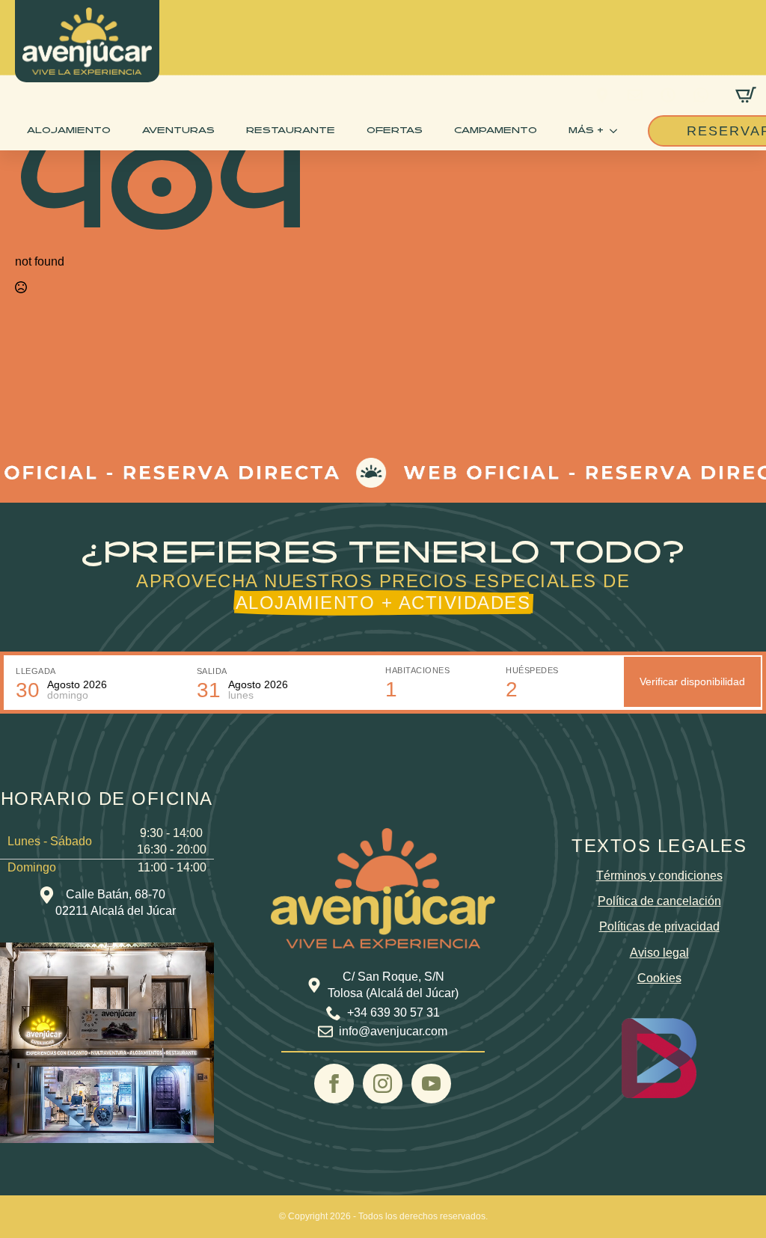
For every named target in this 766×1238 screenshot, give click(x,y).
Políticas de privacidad (659, 926)
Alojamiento (69, 131)
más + (586, 131)
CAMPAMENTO (495, 131)
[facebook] (334, 1083)
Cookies (659, 978)
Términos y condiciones (659, 875)
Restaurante (290, 131)
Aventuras (178, 131)
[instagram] (382, 1083)
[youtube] (431, 1083)
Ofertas (395, 131)
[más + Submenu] (616, 131)
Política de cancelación (659, 901)
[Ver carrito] (746, 95)
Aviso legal (659, 952)
